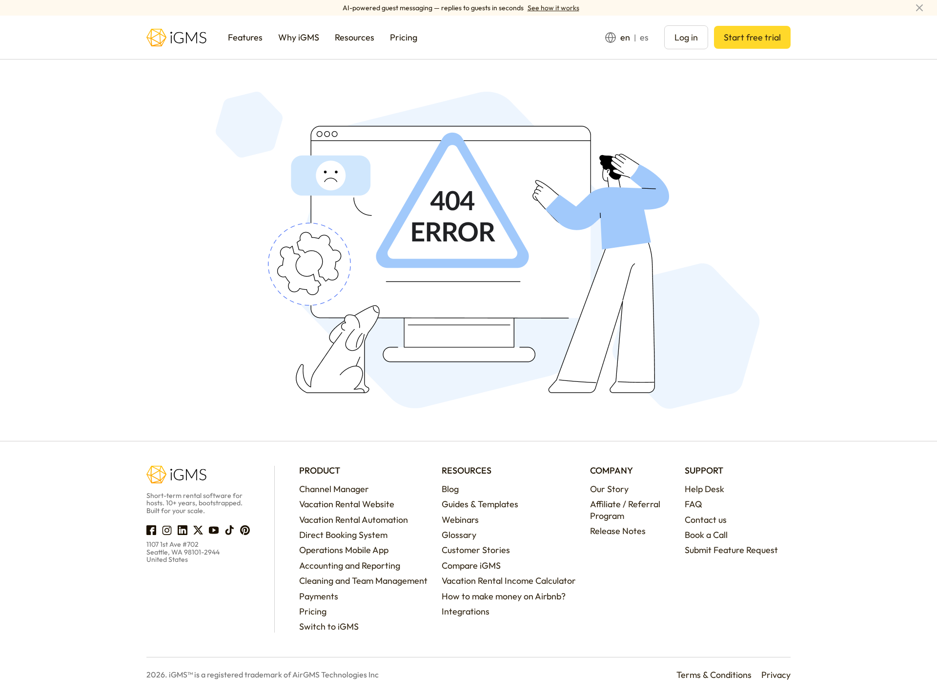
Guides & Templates (480, 504)
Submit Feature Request (731, 550)
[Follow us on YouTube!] (214, 530)
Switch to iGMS (329, 626)
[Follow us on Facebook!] (151, 530)
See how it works (553, 7)
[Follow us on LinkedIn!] (182, 530)
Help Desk (704, 489)
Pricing (312, 611)
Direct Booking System (343, 534)
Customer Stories (476, 550)
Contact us (706, 519)
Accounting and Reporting (349, 565)
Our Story (609, 489)
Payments (318, 596)
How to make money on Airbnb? (504, 596)
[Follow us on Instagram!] (167, 530)
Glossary (459, 534)
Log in (686, 37)
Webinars (460, 519)
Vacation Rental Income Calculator (509, 580)
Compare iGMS (471, 565)
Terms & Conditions (714, 674)
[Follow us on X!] (198, 530)
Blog (450, 489)
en (625, 37)
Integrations (465, 611)
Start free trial (752, 37)
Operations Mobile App (343, 550)
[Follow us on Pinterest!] (245, 530)
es (644, 37)
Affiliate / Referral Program (625, 509)
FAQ (693, 504)
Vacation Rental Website (346, 504)
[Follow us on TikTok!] (229, 530)
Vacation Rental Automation (353, 519)
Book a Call (706, 534)
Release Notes (618, 530)
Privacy (776, 674)
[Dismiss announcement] (919, 8)
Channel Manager (334, 489)
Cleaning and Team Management (363, 580)
